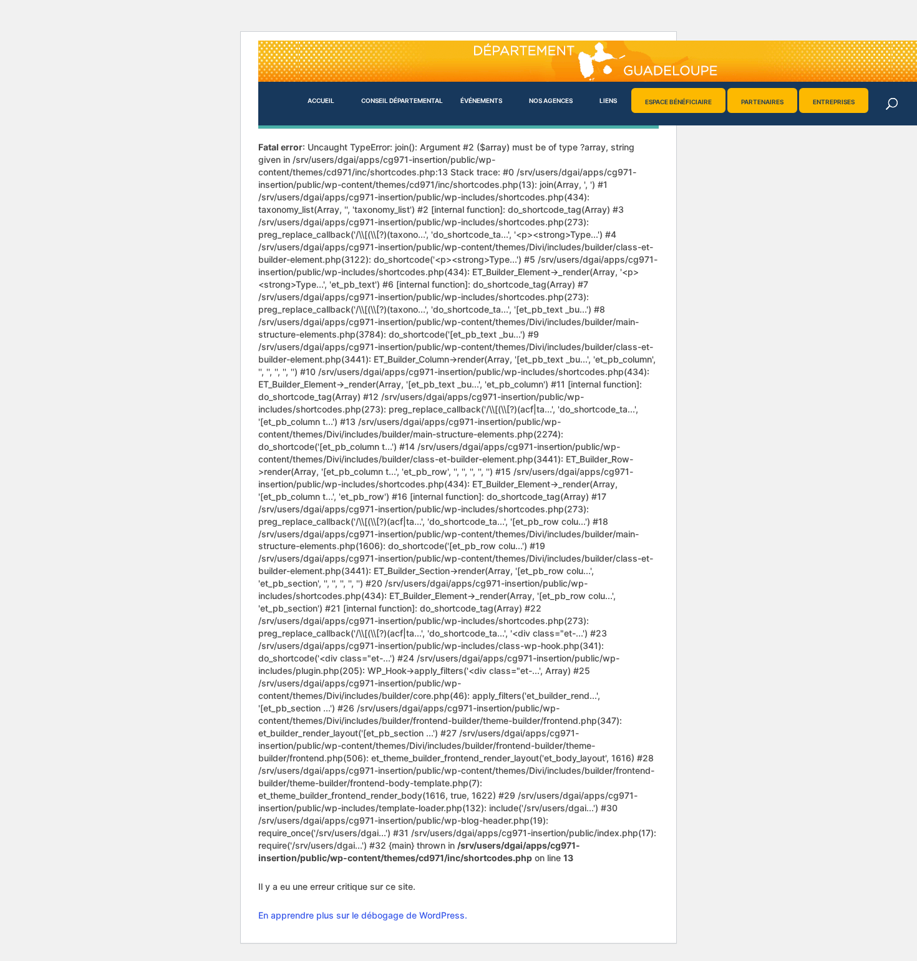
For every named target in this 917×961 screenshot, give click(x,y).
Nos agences (551, 100)
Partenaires (762, 101)
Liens (608, 100)
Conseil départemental (402, 100)
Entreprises (834, 101)
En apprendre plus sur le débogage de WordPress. (362, 915)
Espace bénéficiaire (678, 101)
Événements (481, 100)
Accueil (321, 100)
